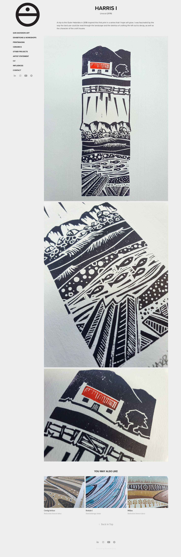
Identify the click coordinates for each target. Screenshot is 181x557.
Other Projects (20, 51)
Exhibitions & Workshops (24, 37)
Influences (18, 65)
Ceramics (17, 47)
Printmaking (19, 42)
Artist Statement (21, 56)
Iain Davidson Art (21, 33)
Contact (17, 70)
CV (14, 61)
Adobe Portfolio (110, 549)
